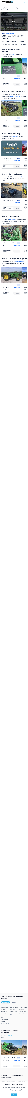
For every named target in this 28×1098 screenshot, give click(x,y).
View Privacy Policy (17, 1090)
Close (14, 1094)
